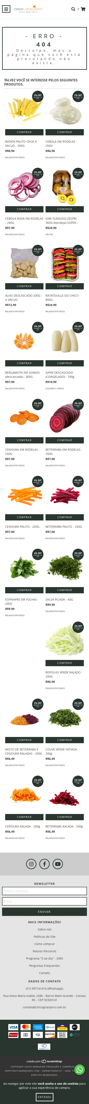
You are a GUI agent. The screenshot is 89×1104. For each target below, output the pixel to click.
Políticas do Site (44, 937)
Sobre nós (45, 929)
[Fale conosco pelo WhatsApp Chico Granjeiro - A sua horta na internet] (79, 1069)
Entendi (44, 1097)
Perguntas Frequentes (44, 966)
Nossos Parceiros (44, 951)
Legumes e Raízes (55, 388)
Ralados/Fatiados (14, 157)
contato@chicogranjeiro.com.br (44, 1007)
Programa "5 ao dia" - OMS (44, 958)
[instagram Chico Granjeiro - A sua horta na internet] (31, 864)
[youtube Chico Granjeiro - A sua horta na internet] (58, 864)
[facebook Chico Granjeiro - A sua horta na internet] (44, 864)
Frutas (49, 234)
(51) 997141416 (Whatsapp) (44, 988)
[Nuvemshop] (44, 1062)
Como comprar (44, 944)
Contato (44, 973)
